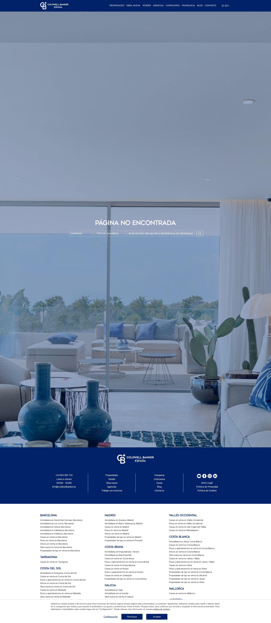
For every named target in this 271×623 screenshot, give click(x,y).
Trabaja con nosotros (111, 490)
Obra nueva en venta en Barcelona (56, 547)
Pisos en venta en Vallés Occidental (185, 523)
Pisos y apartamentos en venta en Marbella (60, 593)
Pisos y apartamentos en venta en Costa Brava (127, 562)
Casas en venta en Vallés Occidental (186, 520)
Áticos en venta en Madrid (117, 533)
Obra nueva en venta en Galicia (119, 596)
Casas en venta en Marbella (53, 590)
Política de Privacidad (207, 486)
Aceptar (157, 617)
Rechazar (132, 617)
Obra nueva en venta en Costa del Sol (57, 586)
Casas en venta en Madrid (117, 527)
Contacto (210, 5)
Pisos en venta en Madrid (116, 530)
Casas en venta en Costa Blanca (184, 545)
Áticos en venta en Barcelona (54, 544)
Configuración (111, 617)
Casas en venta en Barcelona (53, 537)
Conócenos (173, 5)
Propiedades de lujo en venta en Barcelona (60, 550)
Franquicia (188, 5)
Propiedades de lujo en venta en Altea (186, 582)
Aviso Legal (207, 482)
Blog (200, 5)
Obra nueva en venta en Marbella (55, 596)
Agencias (158, 5)
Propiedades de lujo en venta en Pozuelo (124, 540)
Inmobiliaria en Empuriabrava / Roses (122, 551)
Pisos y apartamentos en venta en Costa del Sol (63, 580)
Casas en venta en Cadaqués (118, 575)
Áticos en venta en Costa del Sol (55, 583)
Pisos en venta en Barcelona (53, 540)
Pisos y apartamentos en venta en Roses (124, 572)
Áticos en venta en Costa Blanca (184, 551)
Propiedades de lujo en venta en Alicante (188, 575)
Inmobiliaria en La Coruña (116, 593)
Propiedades (117, 5)
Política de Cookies (207, 490)
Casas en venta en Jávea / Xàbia (184, 558)
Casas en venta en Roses (117, 568)
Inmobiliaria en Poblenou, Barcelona (56, 533)
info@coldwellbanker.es (64, 486)
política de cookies (161, 609)
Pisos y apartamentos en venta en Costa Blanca (191, 548)
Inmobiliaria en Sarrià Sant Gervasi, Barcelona (61, 520)
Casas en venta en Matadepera (183, 530)
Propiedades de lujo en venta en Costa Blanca (190, 572)
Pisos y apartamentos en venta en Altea (188, 568)
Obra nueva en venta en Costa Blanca (186, 555)
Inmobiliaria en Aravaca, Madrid (119, 520)
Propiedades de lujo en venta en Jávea (187, 579)
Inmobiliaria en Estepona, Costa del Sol (58, 573)
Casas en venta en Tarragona (54, 562)
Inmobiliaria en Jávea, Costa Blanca (185, 541)
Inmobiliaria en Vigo (114, 590)
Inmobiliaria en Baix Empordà (118, 555)
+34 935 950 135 (64, 475)
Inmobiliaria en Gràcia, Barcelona (55, 527)
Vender (146, 5)
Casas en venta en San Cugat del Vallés (187, 527)
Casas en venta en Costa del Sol (55, 576)
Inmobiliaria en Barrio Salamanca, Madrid (123, 523)
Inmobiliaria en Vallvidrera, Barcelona (57, 530)
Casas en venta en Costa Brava (119, 558)
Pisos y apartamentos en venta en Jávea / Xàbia (191, 562)
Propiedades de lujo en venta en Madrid (123, 537)
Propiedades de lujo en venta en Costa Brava (126, 579)
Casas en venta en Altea (180, 565)
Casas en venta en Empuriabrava (120, 565)
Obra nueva (133, 5)
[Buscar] (199, 233)
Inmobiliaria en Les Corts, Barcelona (57, 523)
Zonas (159, 483)
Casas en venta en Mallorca (182, 593)
